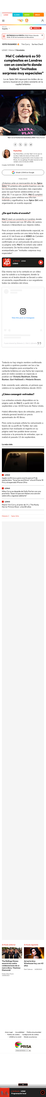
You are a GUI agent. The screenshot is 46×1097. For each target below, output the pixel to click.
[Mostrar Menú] (3, 20)
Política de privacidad (34, 1032)
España (5, 29)
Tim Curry (25, 44)
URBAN (37, 15)
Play (43, 1092)
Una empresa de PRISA (23, 1044)
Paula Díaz (17, 151)
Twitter (20, 144)
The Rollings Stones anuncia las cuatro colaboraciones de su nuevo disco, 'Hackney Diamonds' (11, 965)
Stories (37, 984)
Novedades (20, 50)
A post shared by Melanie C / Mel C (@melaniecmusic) (24, 343)
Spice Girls (15, 516)
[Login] (43, 21)
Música (11, 50)
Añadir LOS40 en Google (25, 172)
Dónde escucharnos (30, 1037)
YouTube (18, 984)
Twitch (32, 984)
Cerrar (42, 35)
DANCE (26, 15)
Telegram (31, 144)
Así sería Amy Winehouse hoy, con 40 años (33, 963)
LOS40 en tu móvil (15, 1037)
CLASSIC (17, 15)
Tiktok (13, 984)
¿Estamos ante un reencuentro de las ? (22, 184)
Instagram (9, 984)
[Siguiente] (42, 44)
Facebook (15, 144)
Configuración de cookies (30, 1035)
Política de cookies (13, 1035)
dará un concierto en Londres (18, 219)
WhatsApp (25, 144)
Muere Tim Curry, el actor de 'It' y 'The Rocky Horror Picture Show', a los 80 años (20, 505)
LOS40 (6, 15)
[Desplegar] (23, 1084)
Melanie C (5, 516)
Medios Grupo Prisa (23, 1050)
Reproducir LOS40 (40, 262)
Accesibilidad (19, 1032)
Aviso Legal (9, 1032)
